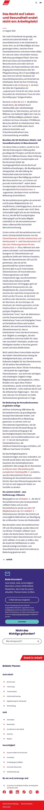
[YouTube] (30, 792)
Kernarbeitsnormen (24, 189)
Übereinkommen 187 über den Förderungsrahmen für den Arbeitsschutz (21, 244)
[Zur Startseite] (6, 2)
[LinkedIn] (17, 792)
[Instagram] (11, 792)
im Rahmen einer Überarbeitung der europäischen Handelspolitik (18, 471)
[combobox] (22, 641)
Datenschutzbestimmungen (20, 614)
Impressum (6, 807)
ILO (4, 440)
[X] (37, 792)
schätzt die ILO (17, 102)
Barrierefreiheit (27, 804)
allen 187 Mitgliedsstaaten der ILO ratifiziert (19, 510)
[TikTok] (24, 792)
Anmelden (22, 622)
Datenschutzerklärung (11, 804)
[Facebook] (4, 792)
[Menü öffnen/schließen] (40, 3)
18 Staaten (23, 499)
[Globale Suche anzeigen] (36, 3)
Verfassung (23, 85)
